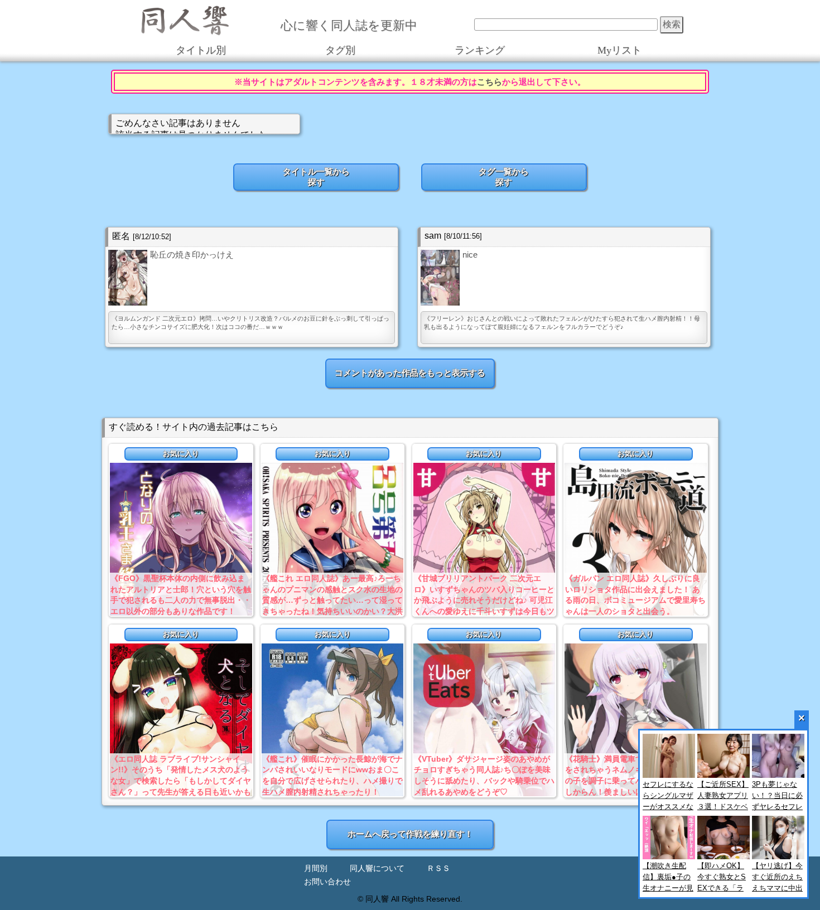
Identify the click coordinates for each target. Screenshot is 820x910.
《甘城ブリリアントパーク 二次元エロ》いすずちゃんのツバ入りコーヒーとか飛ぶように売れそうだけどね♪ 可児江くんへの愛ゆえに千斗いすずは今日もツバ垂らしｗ (484, 600)
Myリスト (619, 50)
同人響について (377, 868)
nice (469, 254)
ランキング (480, 50)
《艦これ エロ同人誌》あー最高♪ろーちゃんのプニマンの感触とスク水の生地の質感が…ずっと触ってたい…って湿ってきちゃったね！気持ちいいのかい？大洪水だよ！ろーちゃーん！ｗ (332, 600)
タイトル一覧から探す (316, 177)
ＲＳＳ (438, 868)
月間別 (315, 868)
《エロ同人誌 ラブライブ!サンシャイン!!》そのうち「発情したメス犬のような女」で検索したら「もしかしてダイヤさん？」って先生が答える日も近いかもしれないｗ (180, 780)
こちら (489, 81)
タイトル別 (201, 50)
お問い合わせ (327, 882)
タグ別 (340, 50)
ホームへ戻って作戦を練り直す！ (410, 834)
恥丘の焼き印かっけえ (192, 254)
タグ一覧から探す (504, 177)
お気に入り (181, 453)
